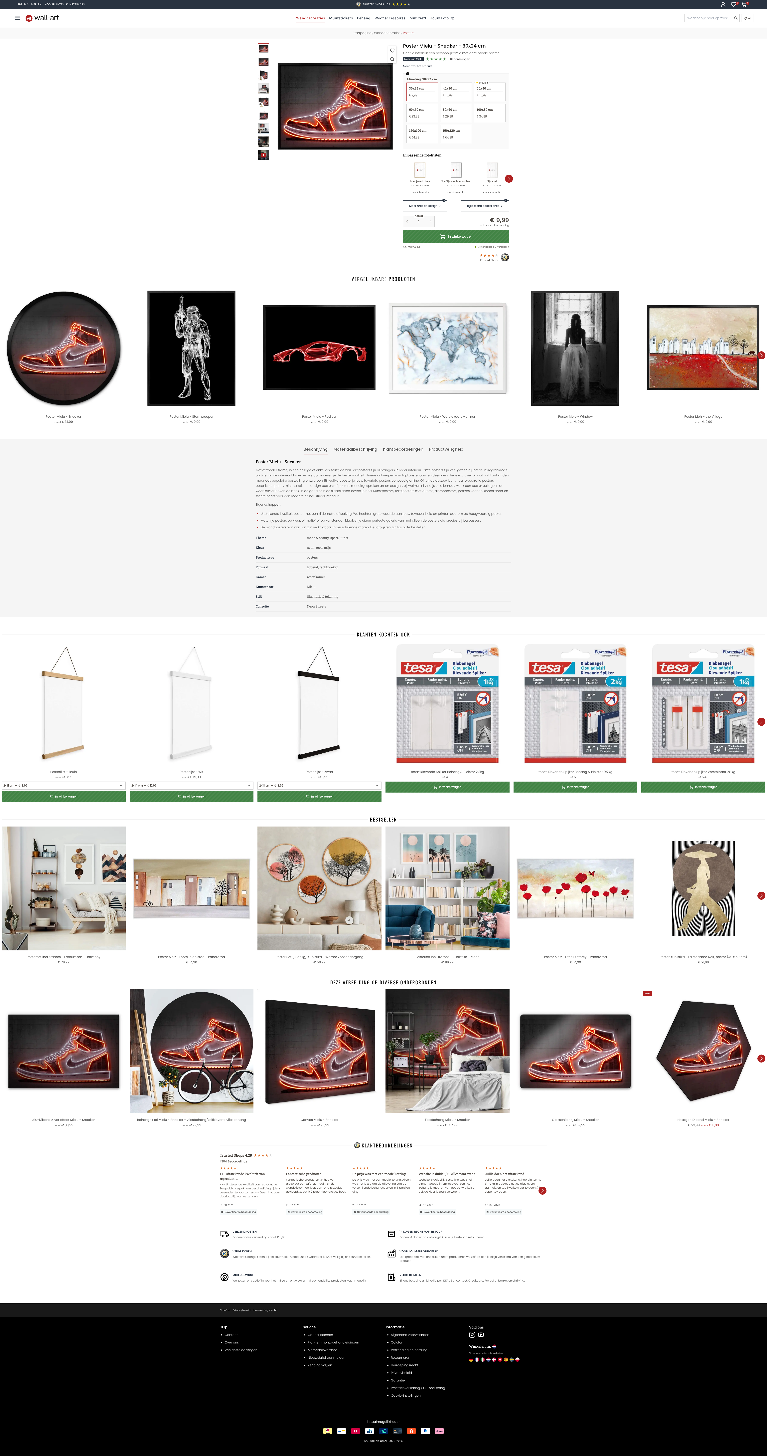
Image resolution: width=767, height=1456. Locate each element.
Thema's (23, 4)
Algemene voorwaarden (410, 1335)
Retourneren (400, 1357)
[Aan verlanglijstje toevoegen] (392, 50)
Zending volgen (320, 1365)
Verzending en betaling (409, 1350)
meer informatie (420, 192)
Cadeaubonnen (320, 1335)
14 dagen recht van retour (420, 1232)
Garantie (398, 1380)
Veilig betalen (410, 1275)
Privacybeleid (241, 1310)
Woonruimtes (54, 4)
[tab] (316, 449)
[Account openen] (723, 4)
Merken (36, 4)
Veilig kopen (242, 1251)
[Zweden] (512, 1359)
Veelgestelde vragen (241, 1350)
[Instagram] (472, 1335)
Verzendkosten (244, 1232)
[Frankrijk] (477, 1359)
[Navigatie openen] (18, 18)
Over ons (232, 1342)
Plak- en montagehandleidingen (333, 1342)
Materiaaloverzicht (322, 1350)
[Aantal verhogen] (430, 221)
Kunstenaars (75, 4)
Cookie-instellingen (406, 1395)
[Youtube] (481, 1335)
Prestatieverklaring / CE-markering (418, 1388)
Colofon (225, 1310)
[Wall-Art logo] (43, 18)
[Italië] (483, 1359)
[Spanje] (506, 1359)
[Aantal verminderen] (407, 221)
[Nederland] (488, 1359)
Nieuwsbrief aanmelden (326, 1357)
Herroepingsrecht (265, 1310)
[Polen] (517, 1359)
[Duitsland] (471, 1359)
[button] (335, 106)
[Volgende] (509, 179)
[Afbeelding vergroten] (392, 59)
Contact (231, 1335)
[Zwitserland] (500, 1359)
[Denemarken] (494, 1359)
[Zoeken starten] (736, 18)
